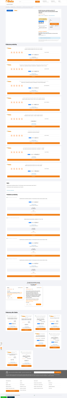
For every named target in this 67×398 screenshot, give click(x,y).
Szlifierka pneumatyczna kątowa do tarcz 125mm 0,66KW (33, 165)
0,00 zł (59, 1)
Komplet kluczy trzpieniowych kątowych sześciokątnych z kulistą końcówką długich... (33, 82)
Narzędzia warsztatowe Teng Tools (38, 388)
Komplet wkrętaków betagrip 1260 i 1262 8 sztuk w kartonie (33, 49)
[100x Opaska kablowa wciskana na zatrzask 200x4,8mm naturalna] (12, 316)
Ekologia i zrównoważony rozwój (10, 388)
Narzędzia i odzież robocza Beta (38, 386)
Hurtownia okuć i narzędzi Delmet (38, 384)
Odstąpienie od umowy (23, 386)
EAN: (49, 15)
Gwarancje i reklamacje (23, 388)
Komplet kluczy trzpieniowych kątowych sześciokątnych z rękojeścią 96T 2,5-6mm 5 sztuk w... (33, 65)
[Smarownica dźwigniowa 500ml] (54, 316)
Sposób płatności (22, 384)
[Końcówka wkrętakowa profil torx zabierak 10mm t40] (12, 352)
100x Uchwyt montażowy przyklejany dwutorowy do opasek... (40, 320)
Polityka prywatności (8, 386)
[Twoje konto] (50, 1)
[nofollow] (56, 25)
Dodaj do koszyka (54, 23)
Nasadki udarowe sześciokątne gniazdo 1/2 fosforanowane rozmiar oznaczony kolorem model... (33, 198)
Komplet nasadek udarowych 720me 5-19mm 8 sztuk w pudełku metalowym (33, 99)
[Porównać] (59, 48)
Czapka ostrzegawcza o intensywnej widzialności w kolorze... (55, 338)
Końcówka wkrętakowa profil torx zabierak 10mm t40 (12, 354)
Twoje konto (53, 1)
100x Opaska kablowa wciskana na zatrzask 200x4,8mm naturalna (12, 318)
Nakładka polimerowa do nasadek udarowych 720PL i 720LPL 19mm (26, 319)
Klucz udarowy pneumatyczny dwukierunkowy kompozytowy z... (40, 336)
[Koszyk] (57, 1)
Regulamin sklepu (8, 384)
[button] (8, 297)
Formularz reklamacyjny (23, 390)
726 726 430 (50, 384)
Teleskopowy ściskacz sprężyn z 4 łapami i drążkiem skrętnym (33, 115)
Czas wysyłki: (40, 32)
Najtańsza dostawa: (41, 35)
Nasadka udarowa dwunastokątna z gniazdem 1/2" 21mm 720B (33, 219)
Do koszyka (33, 60)
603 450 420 (45, 1)
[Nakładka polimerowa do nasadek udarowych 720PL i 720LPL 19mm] (26, 317)
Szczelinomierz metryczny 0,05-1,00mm (33, 132)
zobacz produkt (19, 297)
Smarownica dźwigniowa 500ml (54, 318)
